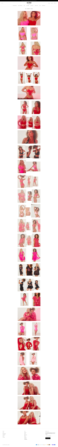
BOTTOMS (28, 5)
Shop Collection (4, 433)
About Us (25, 432)
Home (3, 432)
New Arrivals (15, 5)
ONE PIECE (32, 5)
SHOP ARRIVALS (20, 5)
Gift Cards (25, 438)
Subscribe (47, 438)
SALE (40, 5)
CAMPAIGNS (43, 5)
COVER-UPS (36, 5)
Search (25, 433)
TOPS (24, 5)
